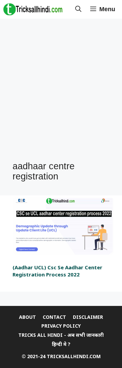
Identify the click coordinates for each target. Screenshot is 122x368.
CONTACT (54, 317)
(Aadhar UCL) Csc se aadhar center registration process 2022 (57, 271)
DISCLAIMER (88, 317)
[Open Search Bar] (78, 9)
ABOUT (27, 317)
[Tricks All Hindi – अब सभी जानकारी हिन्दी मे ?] (32, 9)
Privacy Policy (61, 326)
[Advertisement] (61, 90)
